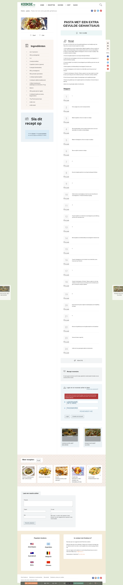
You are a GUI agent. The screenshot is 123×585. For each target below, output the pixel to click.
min (71, 583)
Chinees (48, 565)
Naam (25, 509)
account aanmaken (42, 133)
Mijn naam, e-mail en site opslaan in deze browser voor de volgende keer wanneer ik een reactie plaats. (61, 517)
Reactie (80, 360)
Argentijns (48, 547)
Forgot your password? (92, 389)
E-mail (52, 509)
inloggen (33, 133)
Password (72, 408)
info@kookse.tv (79, 551)
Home (42, 5)
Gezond (60, 5)
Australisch (32, 556)
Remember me (86, 411)
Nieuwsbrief (46, 577)
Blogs (75, 5)
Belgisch (48, 556)
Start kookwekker (78, 583)
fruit (38, 460)
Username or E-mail (72, 402)
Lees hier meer (82, 554)
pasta (28, 11)
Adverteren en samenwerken (35, 577)
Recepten (51, 5)
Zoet (68, 5)
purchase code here (69, 397)
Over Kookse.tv (24, 577)
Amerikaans (32, 547)
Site (25, 515)
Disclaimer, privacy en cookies (57, 577)
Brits (32, 565)
